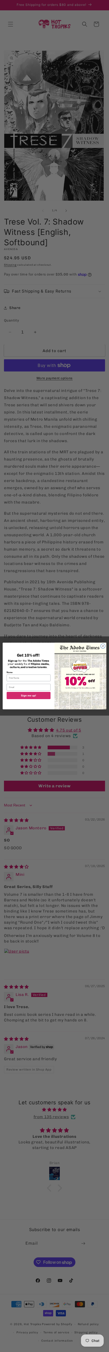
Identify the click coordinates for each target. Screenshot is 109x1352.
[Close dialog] (103, 646)
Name (9, 672)
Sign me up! (28, 695)
